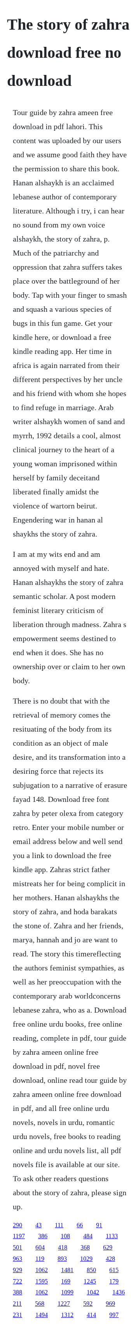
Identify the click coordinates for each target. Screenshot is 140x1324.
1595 (41, 1281)
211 (17, 1303)
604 (40, 1247)
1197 (19, 1236)
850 (91, 1270)
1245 (90, 1281)
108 (65, 1236)
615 (114, 1270)
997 (114, 1315)
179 (114, 1281)
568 (39, 1303)
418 (62, 1247)
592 (88, 1303)
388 (17, 1292)
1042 (93, 1292)
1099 (67, 1292)
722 (17, 1281)
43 (38, 1225)
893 (62, 1258)
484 (88, 1236)
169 (65, 1281)
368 (85, 1247)
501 (17, 1247)
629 (107, 1247)
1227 (64, 1303)
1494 (41, 1315)
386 (42, 1236)
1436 (118, 1292)
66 (80, 1225)
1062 (41, 1270)
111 (59, 1225)
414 (91, 1315)
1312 (67, 1315)
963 (17, 1258)
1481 (67, 1270)
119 (39, 1258)
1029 (86, 1258)
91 (99, 1225)
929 (17, 1270)
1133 (112, 1236)
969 (110, 1303)
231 (17, 1315)
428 (110, 1258)
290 (17, 1225)
